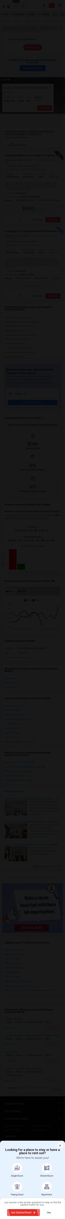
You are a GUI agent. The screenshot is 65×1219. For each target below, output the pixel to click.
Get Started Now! (21, 1212)
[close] (60, 1145)
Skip (49, 1212)
